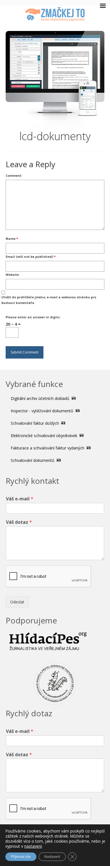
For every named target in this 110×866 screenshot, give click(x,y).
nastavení (33, 846)
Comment (13, 175)
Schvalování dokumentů (33, 460)
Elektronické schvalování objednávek (44, 435)
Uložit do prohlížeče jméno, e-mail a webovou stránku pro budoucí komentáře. (48, 300)
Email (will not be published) (31, 256)
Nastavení (52, 856)
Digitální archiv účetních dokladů (41, 398)
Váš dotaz (19, 522)
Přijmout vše (21, 856)
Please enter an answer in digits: (33, 317)
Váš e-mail (19, 499)
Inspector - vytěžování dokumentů (42, 410)
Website (12, 274)
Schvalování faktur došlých (35, 423)
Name (12, 238)
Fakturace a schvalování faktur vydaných (48, 448)
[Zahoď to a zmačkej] (55, 14)
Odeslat (17, 602)
